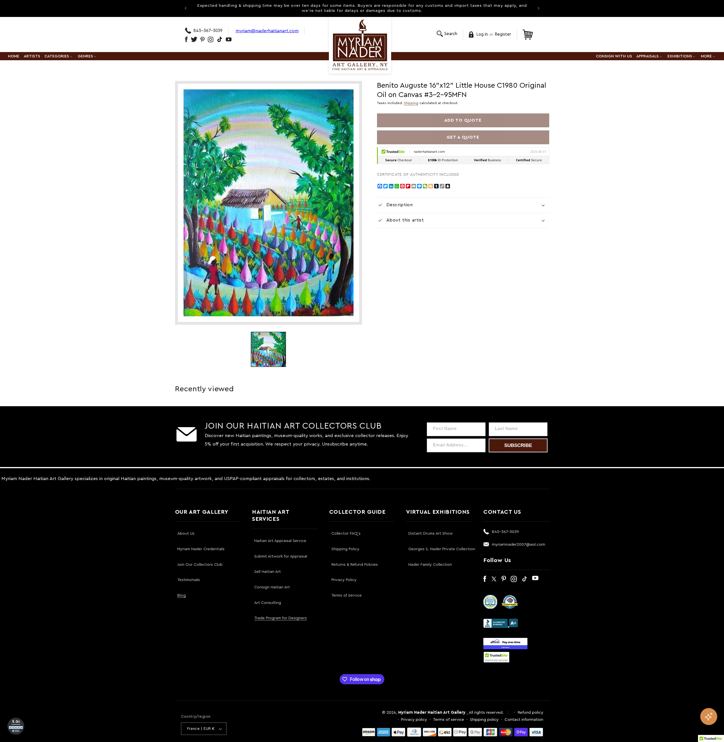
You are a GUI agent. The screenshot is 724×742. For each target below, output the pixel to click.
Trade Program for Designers (280, 618)
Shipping (411, 103)
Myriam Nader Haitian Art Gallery (432, 712)
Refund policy (530, 712)
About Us (186, 533)
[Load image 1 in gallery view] (268, 349)
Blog (181, 595)
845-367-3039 (208, 31)
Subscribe (518, 445)
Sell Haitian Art (267, 572)
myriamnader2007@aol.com (518, 544)
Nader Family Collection (430, 565)
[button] (447, 34)
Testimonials (188, 580)
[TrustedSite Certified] (496, 657)
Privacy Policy (344, 580)
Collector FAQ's (346, 533)
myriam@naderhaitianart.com (267, 30)
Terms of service (448, 719)
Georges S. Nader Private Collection (441, 549)
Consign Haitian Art (272, 587)
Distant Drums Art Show (430, 533)
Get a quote (463, 137)
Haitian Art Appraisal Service (280, 541)
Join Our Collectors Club (200, 565)
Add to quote (463, 120)
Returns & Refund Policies (354, 565)
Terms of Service (346, 595)
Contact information (524, 719)
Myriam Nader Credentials (201, 549)
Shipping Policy (345, 549)
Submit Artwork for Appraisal (280, 556)
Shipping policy (484, 719)
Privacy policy (414, 719)
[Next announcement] (538, 8)
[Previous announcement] (185, 8)
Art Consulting (267, 603)
